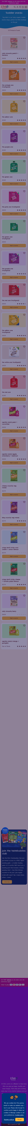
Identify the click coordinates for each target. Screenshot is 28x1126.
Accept (20, 1119)
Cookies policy (19, 1115)
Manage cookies (9, 1119)
